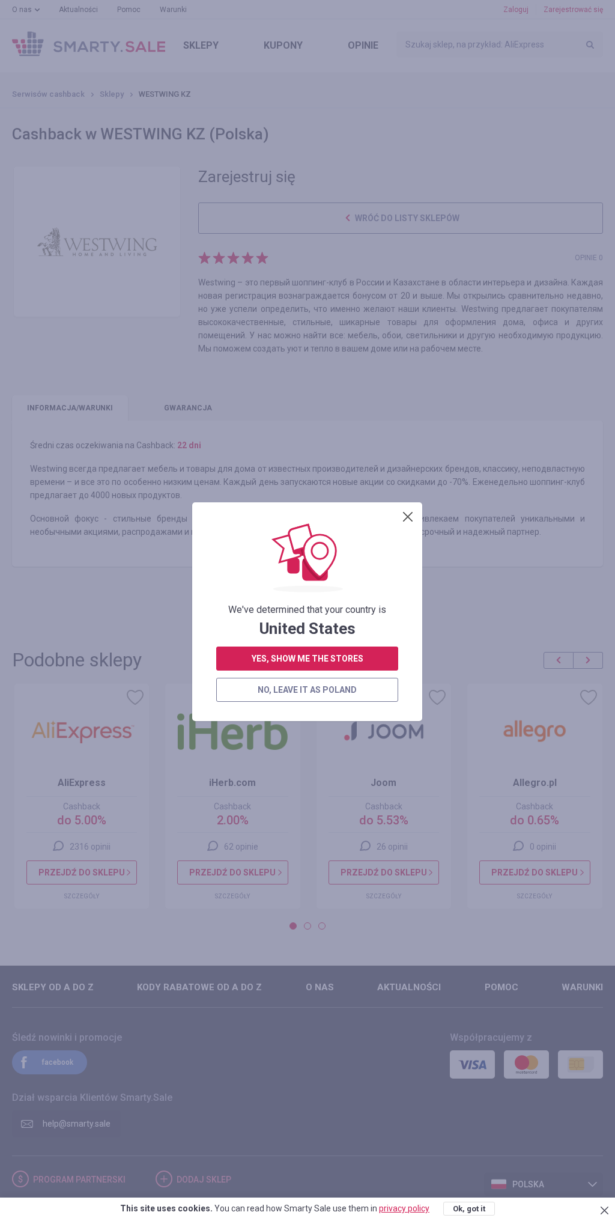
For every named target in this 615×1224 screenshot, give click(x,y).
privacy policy (404, 1208)
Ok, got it (469, 1208)
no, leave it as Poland (307, 690)
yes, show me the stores (307, 658)
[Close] (408, 517)
